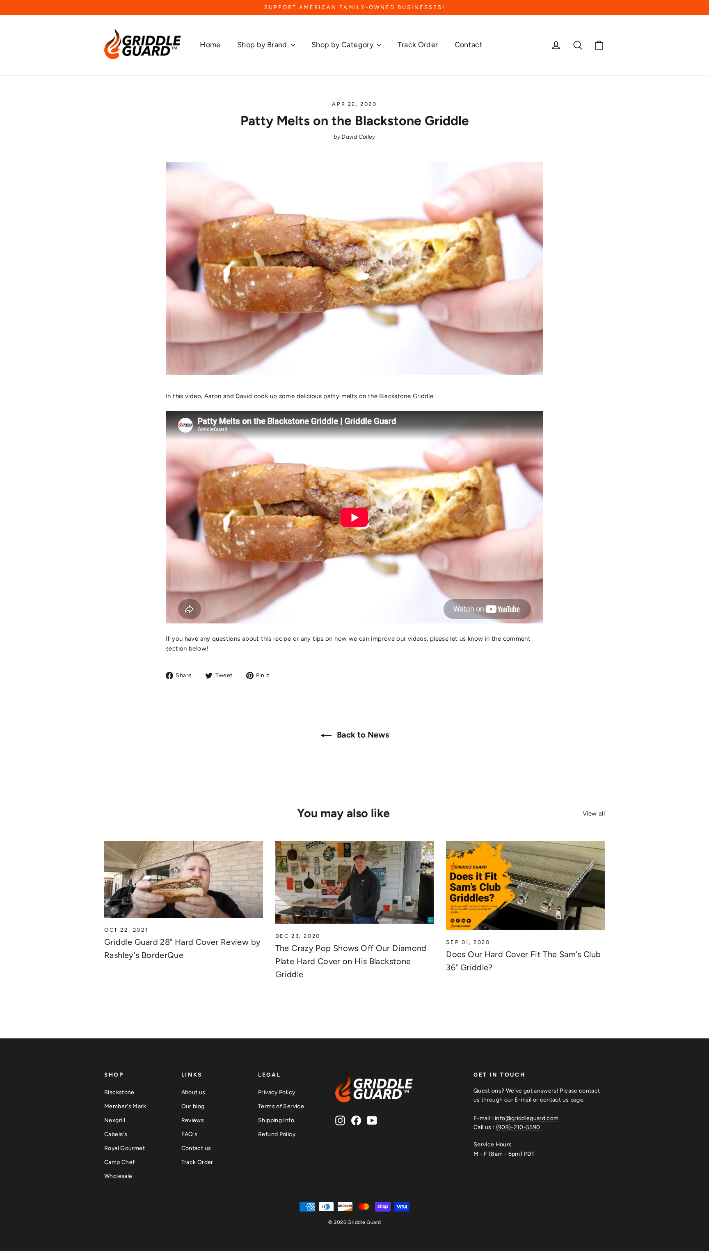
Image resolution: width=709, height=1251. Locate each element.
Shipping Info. (276, 1120)
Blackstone (119, 1092)
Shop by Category (343, 44)
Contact (469, 44)
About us (193, 1092)
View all (594, 813)
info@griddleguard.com (526, 1118)
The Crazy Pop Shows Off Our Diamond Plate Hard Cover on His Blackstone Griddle (351, 961)
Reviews (192, 1120)
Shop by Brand (263, 44)
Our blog (193, 1106)
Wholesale (118, 1176)
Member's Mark (125, 1106)
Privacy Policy (276, 1092)
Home (210, 44)
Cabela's (115, 1134)
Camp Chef (119, 1162)
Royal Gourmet (124, 1148)
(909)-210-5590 (518, 1127)
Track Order (418, 44)
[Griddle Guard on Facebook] (356, 1120)
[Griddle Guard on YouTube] (372, 1120)
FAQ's (189, 1134)
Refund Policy (276, 1134)
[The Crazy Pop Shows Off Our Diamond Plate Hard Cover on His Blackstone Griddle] (354, 882)
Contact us (196, 1148)
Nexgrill (114, 1120)
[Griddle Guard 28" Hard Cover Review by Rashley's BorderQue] (183, 879)
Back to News (362, 735)
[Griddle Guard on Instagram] (340, 1120)
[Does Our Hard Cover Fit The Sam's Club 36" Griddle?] (525, 885)
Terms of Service (281, 1106)
